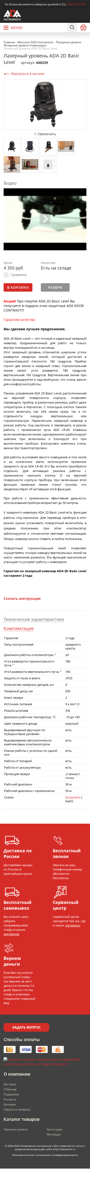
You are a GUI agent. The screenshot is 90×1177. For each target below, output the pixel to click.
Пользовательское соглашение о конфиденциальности (45, 1155)
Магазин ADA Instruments (36, 42)
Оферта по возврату (17, 1109)
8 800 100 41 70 (76, 4)
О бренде (10, 1089)
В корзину (18, 287)
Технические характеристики (34, 619)
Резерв (55, 287)
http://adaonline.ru (64, 1149)
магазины (72, 925)
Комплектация (19, 628)
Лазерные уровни (68, 42)
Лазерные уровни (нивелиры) (25, 45)
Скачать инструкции (22, 598)
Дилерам (10, 1104)
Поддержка (11, 1094)
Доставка (10, 1084)
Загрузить (73, 797)
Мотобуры (54, 1134)
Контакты (10, 1099)
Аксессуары (55, 1129)
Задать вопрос (26, 1027)
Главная (9, 42)
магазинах (11, 934)
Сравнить (19, 274)
